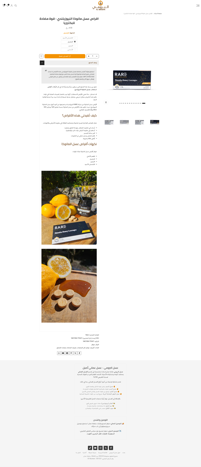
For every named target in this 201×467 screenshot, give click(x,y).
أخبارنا (84, 453)
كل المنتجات (81, 348)
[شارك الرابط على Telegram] (67, 353)
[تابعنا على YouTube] (95, 448)
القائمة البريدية (102, 453)
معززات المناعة (71, 348)
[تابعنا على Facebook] (111, 448)
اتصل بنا (78, 453)
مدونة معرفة (92, 453)
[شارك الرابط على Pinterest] (71, 353)
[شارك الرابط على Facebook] (79, 353)
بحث (123, 453)
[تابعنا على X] (106, 448)
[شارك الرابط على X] (75, 353)
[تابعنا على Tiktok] (90, 448)
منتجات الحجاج (61, 348)
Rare (87, 335)
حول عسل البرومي (114, 453)
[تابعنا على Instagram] (100, 448)
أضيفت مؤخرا (90, 348)
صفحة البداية (158, 13)
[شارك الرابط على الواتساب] (59, 353)
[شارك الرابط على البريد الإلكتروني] (63, 353)
